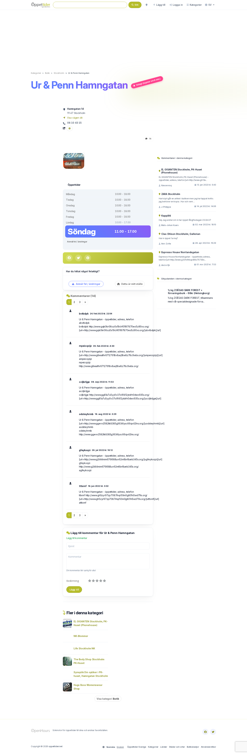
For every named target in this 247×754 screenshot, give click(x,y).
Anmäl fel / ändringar (77, 241)
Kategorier (153, 747)
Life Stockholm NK (84, 648)
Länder (163, 747)
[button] (209, 5)
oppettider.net (56, 746)
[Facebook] (205, 732)
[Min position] (146, 5)
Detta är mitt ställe (131, 283)
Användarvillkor (208, 747)
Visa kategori (108, 698)
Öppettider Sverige (136, 747)
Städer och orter (177, 747)
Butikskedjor (193, 747)
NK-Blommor (81, 636)
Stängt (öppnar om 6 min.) (148, 81)
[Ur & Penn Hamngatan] (73, 160)
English (120, 747)
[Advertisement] (123, 37)
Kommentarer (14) (83, 296)
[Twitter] (213, 732)
